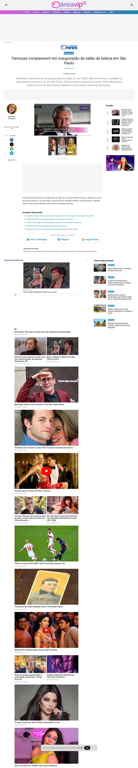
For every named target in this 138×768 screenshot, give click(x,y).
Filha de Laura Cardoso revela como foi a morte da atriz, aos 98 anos (127, 112)
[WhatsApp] (12, 149)
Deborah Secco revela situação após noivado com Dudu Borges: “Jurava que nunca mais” (60, 216)
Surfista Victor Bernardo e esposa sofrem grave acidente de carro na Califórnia (119, 283)
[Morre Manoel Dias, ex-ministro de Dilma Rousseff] (100, 268)
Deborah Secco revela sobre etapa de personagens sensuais (50, 219)
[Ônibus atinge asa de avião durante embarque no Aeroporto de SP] (100, 308)
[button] (119, 5)
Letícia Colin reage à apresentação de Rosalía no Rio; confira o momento (54, 222)
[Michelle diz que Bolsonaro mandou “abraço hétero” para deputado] (100, 322)
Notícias (10, 42)
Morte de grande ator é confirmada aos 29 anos (127, 139)
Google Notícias (92, 239)
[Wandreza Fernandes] (12, 109)
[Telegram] (12, 153)
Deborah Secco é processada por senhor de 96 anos (47, 226)
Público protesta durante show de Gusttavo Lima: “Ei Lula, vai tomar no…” (127, 122)
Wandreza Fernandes (69, 73)
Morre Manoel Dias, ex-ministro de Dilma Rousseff (119, 269)
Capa (5, 42)
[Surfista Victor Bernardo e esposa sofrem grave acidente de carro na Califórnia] (100, 280)
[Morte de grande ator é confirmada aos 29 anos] (116, 142)
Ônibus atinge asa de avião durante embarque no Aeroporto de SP (120, 311)
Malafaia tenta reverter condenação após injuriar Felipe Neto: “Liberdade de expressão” (120, 297)
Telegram (65, 239)
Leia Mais (80, 748)
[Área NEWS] (69, 49)
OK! (87, 748)
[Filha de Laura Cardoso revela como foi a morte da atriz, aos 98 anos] (116, 115)
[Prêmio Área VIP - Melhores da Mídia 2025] (120, 163)
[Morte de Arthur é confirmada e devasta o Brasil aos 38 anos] (116, 133)
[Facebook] (12, 140)
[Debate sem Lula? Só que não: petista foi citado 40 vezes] (116, 150)
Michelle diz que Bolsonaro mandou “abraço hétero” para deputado (119, 325)
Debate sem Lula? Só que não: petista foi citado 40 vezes (127, 147)
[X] (12, 144)
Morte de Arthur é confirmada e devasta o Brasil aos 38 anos (127, 131)
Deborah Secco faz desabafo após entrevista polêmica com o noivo (52, 229)
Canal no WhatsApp (38, 239)
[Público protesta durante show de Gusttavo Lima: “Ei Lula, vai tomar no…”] (116, 125)
